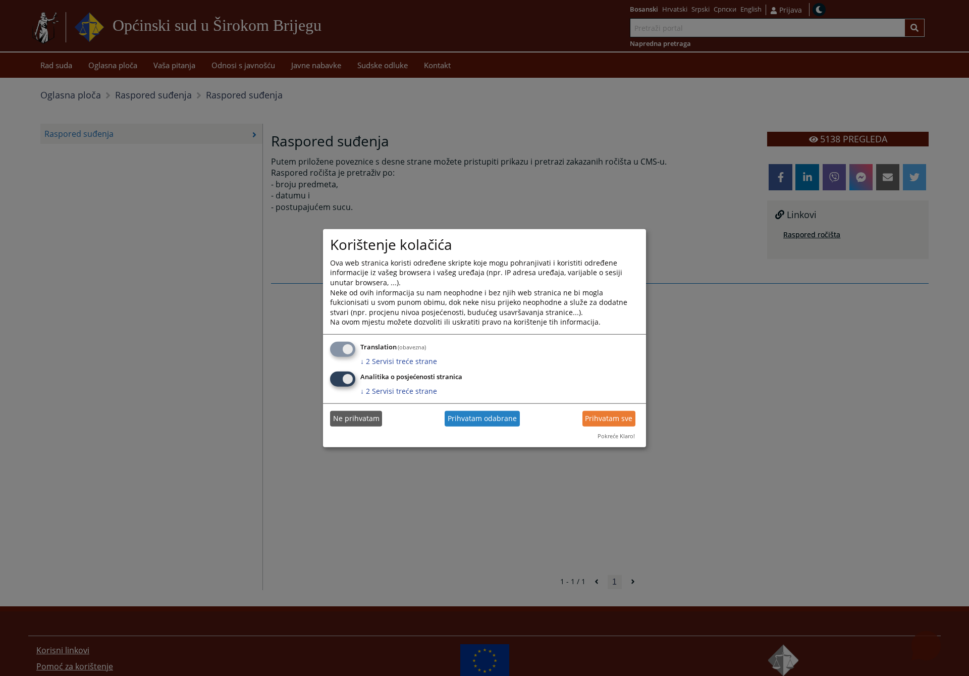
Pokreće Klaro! (616, 436)
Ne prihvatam (356, 418)
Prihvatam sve (608, 418)
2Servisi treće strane (398, 361)
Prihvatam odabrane (482, 418)
